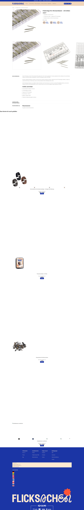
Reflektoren (54, 3)
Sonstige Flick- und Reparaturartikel (22, 7)
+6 (69, 438)
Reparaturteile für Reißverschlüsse (42, 357)
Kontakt (33, 452)
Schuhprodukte (31, 3)
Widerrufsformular (35, 457)
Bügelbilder (49, 3)
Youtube (43, 457)
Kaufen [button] (42, 278)
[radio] (19, 187)
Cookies (53, 459)
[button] (68, 3)
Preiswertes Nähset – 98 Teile (42, 273)
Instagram (43, 452)
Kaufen (42, 193)
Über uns (23, 452)
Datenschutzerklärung (55, 457)
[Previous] (13, 39)
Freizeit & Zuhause (44, 3)
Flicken (26, 3)
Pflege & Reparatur (37, 3)
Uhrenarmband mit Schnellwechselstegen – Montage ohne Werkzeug (42, 189)
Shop (13, 7)
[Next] (16, 39)
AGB (52, 452)
